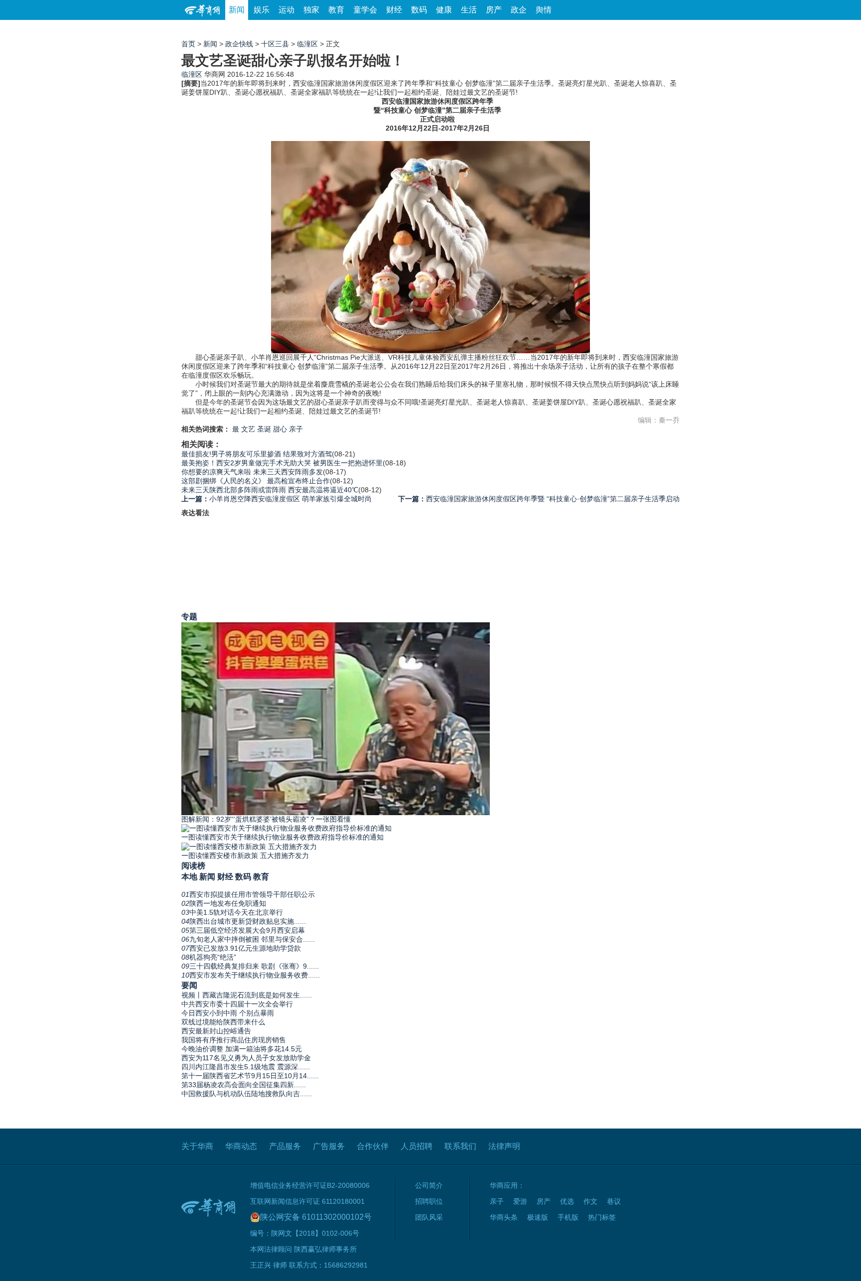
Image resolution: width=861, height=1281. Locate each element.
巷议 (614, 1201)
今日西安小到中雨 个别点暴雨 (227, 1013)
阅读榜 (193, 865)
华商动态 (241, 1146)
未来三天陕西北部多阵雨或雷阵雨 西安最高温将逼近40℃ (269, 490)
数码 (419, 9)
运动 (286, 9)
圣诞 (264, 429)
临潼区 (307, 44)
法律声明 (504, 1146)
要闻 (189, 985)
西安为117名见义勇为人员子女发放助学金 (246, 1058)
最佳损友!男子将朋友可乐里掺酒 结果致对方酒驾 (256, 454)
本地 (189, 876)
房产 (494, 9)
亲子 (296, 429)
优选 (668, 29)
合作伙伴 (373, 1146)
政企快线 (239, 44)
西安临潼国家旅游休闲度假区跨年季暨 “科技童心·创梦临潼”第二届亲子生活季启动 (539, 499)
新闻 (237, 9)
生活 (469, 9)
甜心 (280, 429)
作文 (590, 1201)
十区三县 (275, 44)
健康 (444, 9)
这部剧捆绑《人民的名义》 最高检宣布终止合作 (255, 481)
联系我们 (460, 1146)
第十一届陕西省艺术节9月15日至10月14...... (250, 1076)
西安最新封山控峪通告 (216, 1031)
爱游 (643, 29)
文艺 (248, 429)
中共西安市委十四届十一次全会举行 (237, 1004)
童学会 (365, 9)
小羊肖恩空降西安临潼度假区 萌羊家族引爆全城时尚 (276, 499)
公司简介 (429, 1185)
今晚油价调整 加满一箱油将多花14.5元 (241, 1049)
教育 (336, 9)
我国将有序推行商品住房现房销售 (233, 1040)
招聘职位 (429, 1201)
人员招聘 (416, 1146)
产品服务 (285, 1146)
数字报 (589, 29)
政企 (519, 9)
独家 (311, 9)
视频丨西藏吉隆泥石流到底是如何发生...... (246, 995)
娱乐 (262, 9)
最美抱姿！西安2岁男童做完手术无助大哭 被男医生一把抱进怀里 (282, 463)
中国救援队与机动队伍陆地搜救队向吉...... (246, 1094)
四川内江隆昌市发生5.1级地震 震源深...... (245, 1067)
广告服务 (329, 1146)
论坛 (561, 29)
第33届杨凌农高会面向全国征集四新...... (243, 1085)
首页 (188, 44)
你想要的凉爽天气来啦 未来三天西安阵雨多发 (252, 472)
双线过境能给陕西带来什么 (223, 1022)
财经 (394, 9)
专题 (189, 616)
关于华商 (197, 1146)
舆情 (544, 9)
